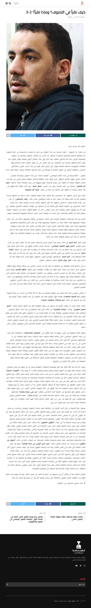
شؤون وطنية (71, 601)
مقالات (69, 17)
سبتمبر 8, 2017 (80, 17)
